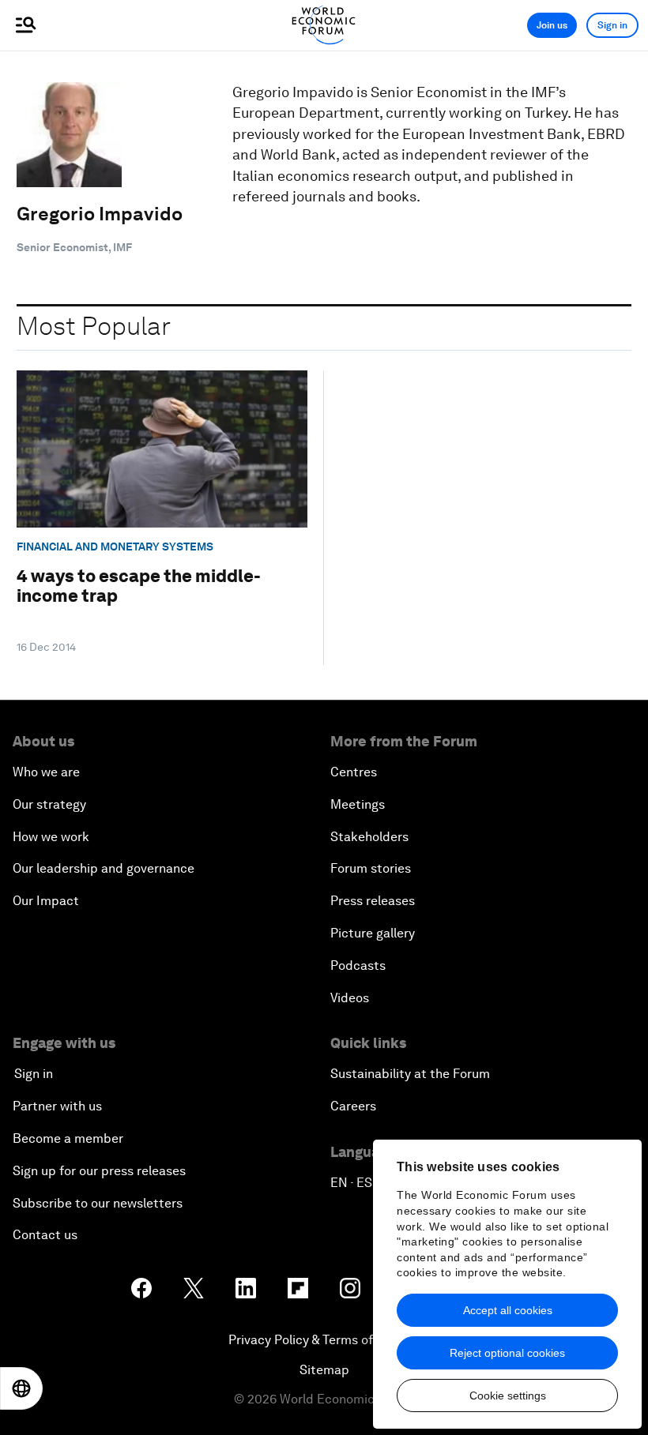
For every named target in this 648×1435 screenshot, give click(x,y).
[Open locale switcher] (21, 1388)
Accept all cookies (507, 1310)
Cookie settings (507, 1395)
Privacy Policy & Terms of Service (324, 1339)
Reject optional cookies (507, 1353)
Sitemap (324, 1369)
